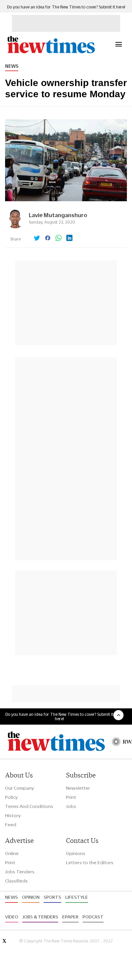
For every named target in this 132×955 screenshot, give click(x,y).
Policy (11, 797)
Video (11, 916)
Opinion (31, 897)
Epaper (70, 916)
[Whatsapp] (59, 238)
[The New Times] (50, 52)
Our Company (19, 788)
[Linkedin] (69, 238)
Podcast (93, 916)
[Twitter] (37, 238)
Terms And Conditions (29, 806)
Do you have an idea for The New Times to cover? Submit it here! (66, 7)
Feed (10, 824)
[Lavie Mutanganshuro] (15, 226)
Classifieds (16, 881)
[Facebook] (48, 238)
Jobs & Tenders (40, 916)
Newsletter (78, 788)
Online (12, 853)
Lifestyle (76, 897)
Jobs (71, 806)
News (11, 66)
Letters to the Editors (89, 862)
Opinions (75, 853)
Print (71, 797)
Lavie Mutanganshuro (58, 215)
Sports (52, 897)
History (13, 815)
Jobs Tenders (20, 871)
